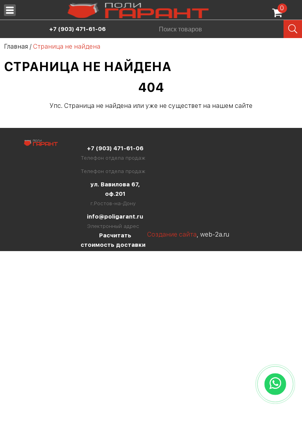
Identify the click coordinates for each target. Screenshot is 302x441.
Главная (16, 46)
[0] (279, 15)
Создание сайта (172, 234)
